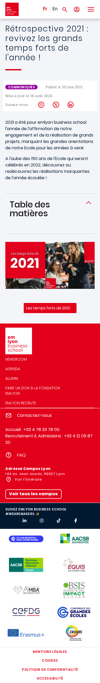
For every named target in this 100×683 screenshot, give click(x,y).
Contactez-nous (34, 415)
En (55, 9)
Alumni (11, 378)
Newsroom (16, 359)
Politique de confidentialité (50, 669)
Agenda (12, 369)
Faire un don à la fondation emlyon (32, 390)
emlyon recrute (20, 403)
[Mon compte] (76, 9)
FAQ (21, 455)
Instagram (41, 105)
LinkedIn (70, 105)
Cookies (50, 660)
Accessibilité (50, 678)
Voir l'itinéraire (28, 479)
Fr (45, 9)
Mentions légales (50, 651)
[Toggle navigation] (90, 9)
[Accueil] (12, 9)
